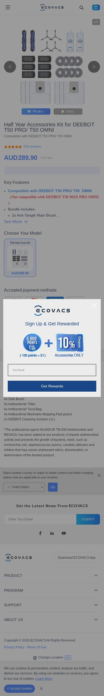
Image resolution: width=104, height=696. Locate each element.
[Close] (94, 305)
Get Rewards (52, 386)
